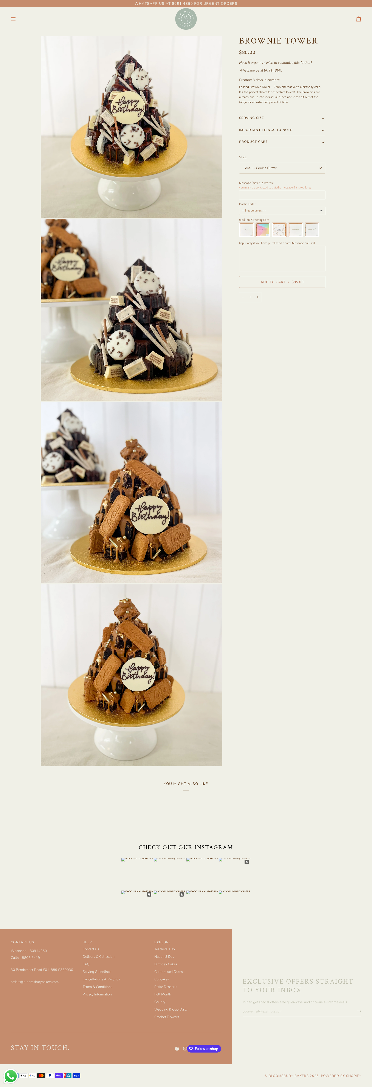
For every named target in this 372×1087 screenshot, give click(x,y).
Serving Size (251, 118)
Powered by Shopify (341, 1076)
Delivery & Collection (99, 956)
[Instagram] (185, 1049)
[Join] (357, 1011)
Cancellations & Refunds (101, 979)
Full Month (162, 994)
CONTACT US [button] (22, 942)
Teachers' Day (164, 949)
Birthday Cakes (165, 964)
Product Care (253, 142)
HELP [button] (87, 942)
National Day (164, 956)
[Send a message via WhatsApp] (10, 1076)
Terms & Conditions (97, 986)
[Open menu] (17, 19)
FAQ (86, 964)
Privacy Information (97, 994)
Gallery (159, 1002)
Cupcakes (161, 979)
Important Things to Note (265, 130)
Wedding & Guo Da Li (171, 1009)
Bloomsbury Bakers (289, 1076)
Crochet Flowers (166, 1017)
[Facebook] (177, 1049)
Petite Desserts (165, 986)
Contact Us (91, 949)
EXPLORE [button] (162, 942)
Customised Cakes (168, 971)
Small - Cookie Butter (260, 168)
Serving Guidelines (97, 971)
